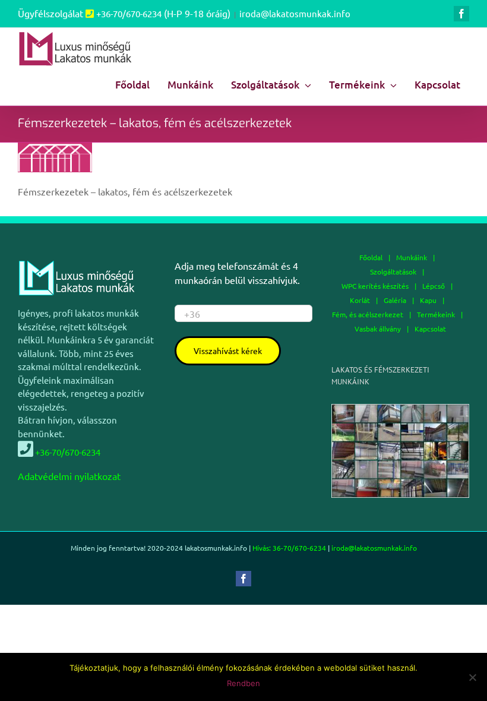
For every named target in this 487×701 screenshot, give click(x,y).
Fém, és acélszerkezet (367, 314)
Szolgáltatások (393, 271)
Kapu (428, 300)
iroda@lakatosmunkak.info (294, 13)
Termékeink (436, 314)
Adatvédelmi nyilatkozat (69, 476)
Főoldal (370, 257)
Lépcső (433, 285)
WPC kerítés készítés (375, 285)
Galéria (395, 300)
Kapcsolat (430, 328)
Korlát (360, 300)
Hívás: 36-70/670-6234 (289, 547)
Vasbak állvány (378, 328)
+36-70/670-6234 (129, 13)
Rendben (243, 683)
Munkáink (411, 257)
